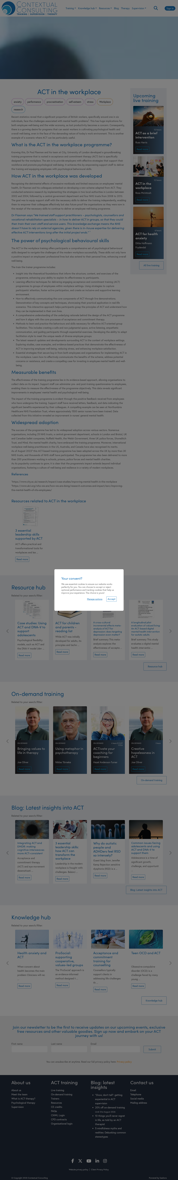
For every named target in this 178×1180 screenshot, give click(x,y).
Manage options (94, 599)
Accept (111, 599)
